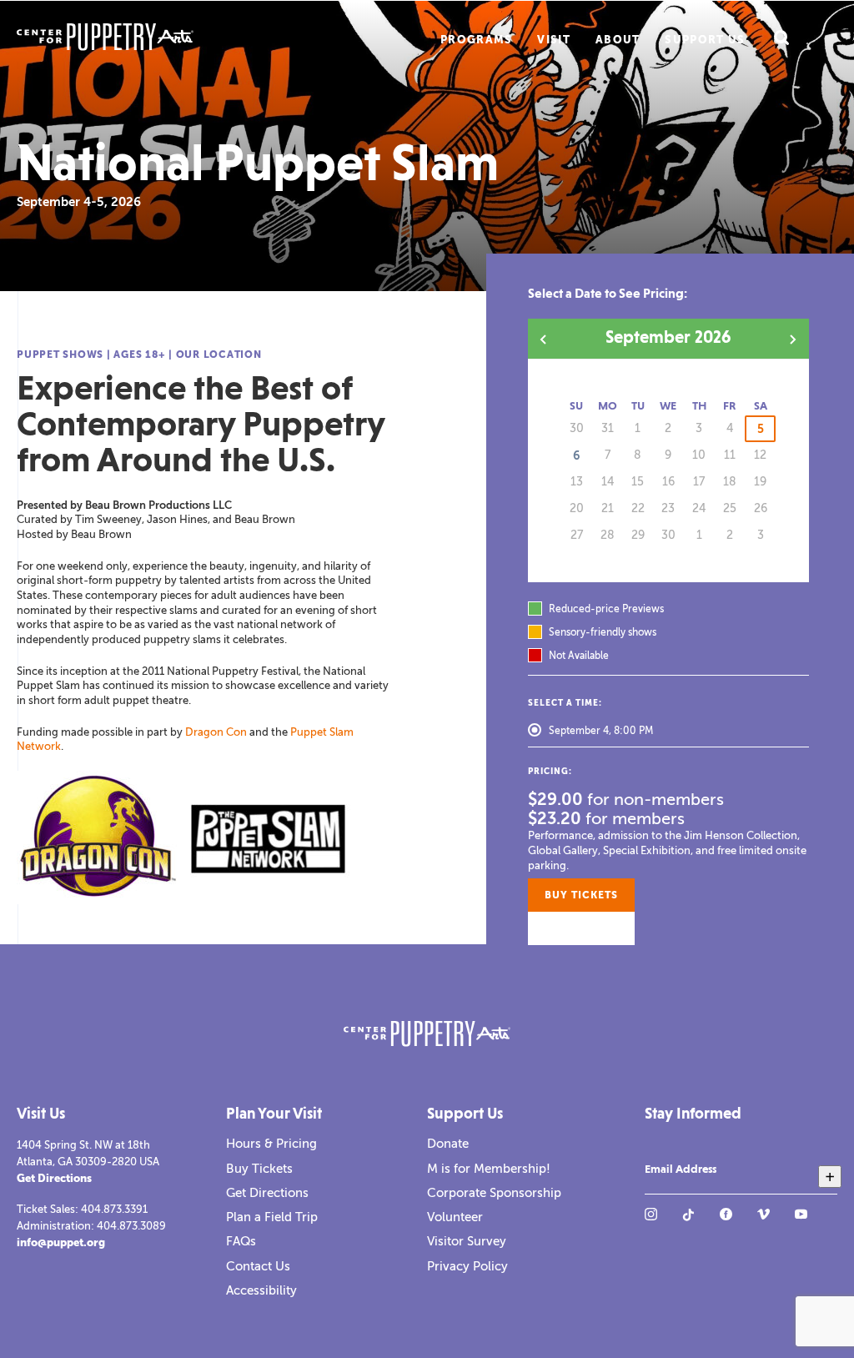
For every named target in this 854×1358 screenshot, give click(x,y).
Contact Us (258, 1266)
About (617, 39)
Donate (448, 1143)
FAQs (241, 1241)
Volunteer (455, 1217)
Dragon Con (216, 732)
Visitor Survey (466, 1241)
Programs (476, 39)
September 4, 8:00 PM (601, 731)
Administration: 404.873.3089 (91, 1226)
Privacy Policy (467, 1266)
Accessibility (261, 1290)
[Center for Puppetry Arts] (132, 38)
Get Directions (54, 1178)
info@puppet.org (61, 1242)
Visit (553, 39)
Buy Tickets (259, 1168)
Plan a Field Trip (272, 1217)
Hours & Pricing (271, 1143)
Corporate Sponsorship (494, 1193)
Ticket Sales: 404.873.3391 (82, 1209)
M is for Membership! (488, 1168)
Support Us (705, 39)
